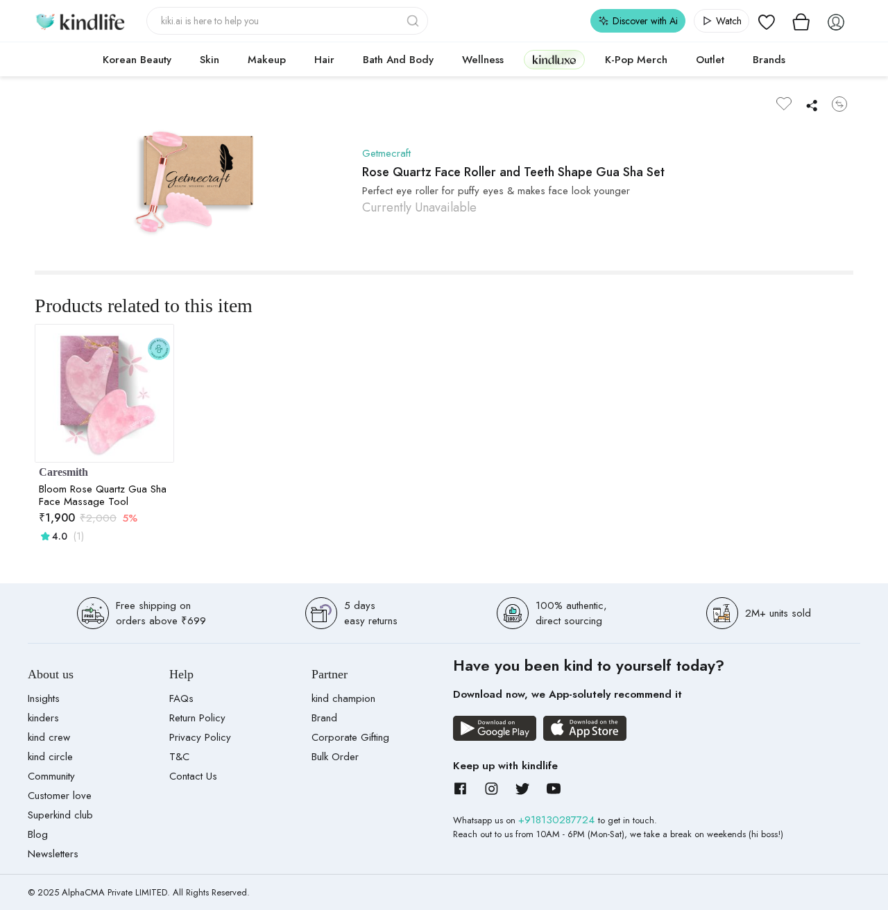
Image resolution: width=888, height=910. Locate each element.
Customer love (60, 795)
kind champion (343, 698)
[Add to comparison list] (839, 104)
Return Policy (197, 718)
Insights (44, 698)
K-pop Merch (636, 59)
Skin (209, 59)
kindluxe (554, 59)
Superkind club (60, 815)
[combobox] (287, 21)
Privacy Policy (200, 737)
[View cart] (801, 21)
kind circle (50, 756)
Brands (769, 59)
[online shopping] (80, 21)
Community (51, 776)
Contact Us (193, 776)
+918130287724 (558, 819)
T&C (179, 756)
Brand (324, 718)
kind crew (49, 737)
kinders (43, 718)
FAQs (181, 698)
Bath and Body (398, 59)
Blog (38, 834)
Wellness (483, 59)
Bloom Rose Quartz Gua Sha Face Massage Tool (102, 495)
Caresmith (63, 472)
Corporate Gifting (350, 737)
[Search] (414, 21)
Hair (324, 59)
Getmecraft (386, 153)
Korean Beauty (137, 59)
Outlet (710, 59)
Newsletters (53, 853)
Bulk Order (335, 756)
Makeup (267, 59)
